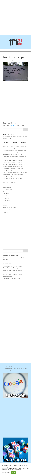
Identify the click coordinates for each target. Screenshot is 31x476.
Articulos (5, 205)
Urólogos (6, 198)
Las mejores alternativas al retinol (11, 168)
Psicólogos (7, 196)
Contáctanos (6, 212)
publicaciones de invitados (9, 207)
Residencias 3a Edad (9, 203)
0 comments (22, 60)
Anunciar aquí (6, 210)
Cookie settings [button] (6, 472)
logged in (12, 125)
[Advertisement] (15, 18)
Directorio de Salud (7, 192)
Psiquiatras (7, 200)
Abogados (6, 193)
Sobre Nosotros (7, 187)
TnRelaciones (8, 60)
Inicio (4, 185)
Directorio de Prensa (8, 189)
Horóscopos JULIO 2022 (9, 178)
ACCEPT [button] (13, 472)
